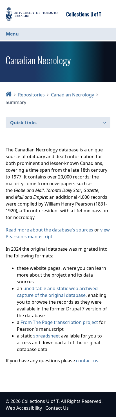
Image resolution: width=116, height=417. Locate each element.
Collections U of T (40, 401)
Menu (12, 34)
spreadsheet (46, 336)
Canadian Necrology (72, 95)
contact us (87, 361)
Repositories (31, 95)
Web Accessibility (24, 408)
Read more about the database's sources (49, 230)
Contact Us (57, 408)
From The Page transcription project (59, 322)
